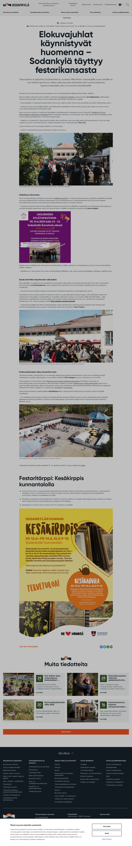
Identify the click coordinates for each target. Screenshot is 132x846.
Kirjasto (57, 790)
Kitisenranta (86, 4)
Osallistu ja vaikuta (113, 779)
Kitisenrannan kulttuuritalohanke (86, 383)
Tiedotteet (67, 18)
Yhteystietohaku (110, 4)
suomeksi (58, 388)
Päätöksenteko (111, 767)
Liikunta (57, 764)
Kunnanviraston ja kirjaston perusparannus (48, 4)
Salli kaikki (107, 826)
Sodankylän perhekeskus (63, 802)
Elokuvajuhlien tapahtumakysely (63, 301)
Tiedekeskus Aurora (72, 4)
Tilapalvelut (7, 784)
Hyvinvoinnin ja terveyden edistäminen (64, 774)
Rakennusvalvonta (9, 770)
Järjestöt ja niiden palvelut (64, 799)
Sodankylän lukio (35, 772)
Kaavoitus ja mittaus (10, 764)
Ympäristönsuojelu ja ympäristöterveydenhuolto (12, 791)
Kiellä (107, 833)
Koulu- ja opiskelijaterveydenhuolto (38, 782)
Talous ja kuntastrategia (115, 773)
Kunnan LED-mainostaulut (89, 779)
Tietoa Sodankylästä (113, 764)
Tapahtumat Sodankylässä (64, 787)
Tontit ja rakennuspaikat (11, 767)
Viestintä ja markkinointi (114, 782)
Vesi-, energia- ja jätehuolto (13, 781)
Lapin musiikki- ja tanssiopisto (65, 796)
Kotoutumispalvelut (61, 778)
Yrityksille (83, 764)
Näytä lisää (66, 732)
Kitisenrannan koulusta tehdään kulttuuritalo (63, 381)
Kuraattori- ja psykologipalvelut (35, 787)
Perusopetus (33, 770)
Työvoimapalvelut (86, 770)
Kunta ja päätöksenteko (121, 12)
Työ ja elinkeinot (95, 12)
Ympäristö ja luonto (10, 787)
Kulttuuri (57, 767)
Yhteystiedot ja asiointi (114, 785)
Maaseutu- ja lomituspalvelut (91, 773)
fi (120, 4)
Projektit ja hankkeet (87, 782)
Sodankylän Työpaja (62, 781)
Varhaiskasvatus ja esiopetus (39, 767)
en (122, 4)
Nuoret (57, 770)
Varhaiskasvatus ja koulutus (39, 12)
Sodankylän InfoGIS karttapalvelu (10, 799)
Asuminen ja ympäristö (10, 12)
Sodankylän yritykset (87, 767)
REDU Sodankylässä (36, 775)
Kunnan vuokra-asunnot (11, 773)
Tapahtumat (97, 4)
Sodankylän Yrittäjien (66, 97)
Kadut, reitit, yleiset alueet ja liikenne (13, 777)
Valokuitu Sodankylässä (11, 795)
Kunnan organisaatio (113, 770)
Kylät (108, 776)
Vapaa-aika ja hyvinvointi (69, 12)
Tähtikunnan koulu (35, 791)
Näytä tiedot (107, 839)
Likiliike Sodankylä (60, 198)
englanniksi (68, 388)
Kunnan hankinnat (86, 776)
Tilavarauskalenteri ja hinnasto (65, 784)
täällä (83, 465)
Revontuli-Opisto (35, 778)
